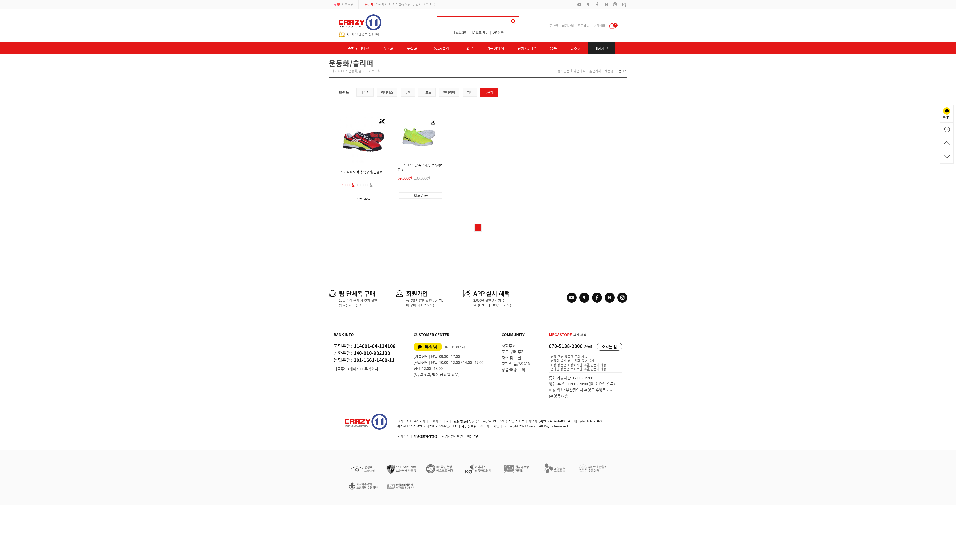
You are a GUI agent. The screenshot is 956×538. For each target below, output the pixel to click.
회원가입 (568, 25)
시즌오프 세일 (479, 32)
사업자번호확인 (452, 436)
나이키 (364, 92)
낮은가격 (579, 70)
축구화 (388, 48)
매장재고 (601, 48)
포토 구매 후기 (513, 351)
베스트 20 (459, 32)
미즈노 (426, 92)
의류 (469, 48)
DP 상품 (498, 32)
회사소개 (403, 436)
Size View (363, 198)
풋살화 (412, 48)
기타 (470, 92)
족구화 (376, 70)
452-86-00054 (560, 421)
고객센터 (599, 25)
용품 (553, 48)
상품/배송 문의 (513, 369)
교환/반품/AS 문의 (516, 363)
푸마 (408, 92)
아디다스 (387, 92)
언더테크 (362, 48)
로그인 (553, 25)
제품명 (609, 70)
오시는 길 (609, 347)
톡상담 (431, 346)
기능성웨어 (495, 48)
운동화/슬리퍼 (441, 48)
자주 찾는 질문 (513, 357)
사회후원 (348, 4)
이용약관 (473, 436)
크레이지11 (336, 70)
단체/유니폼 (527, 48)
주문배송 (584, 25)
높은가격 (595, 70)
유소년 (575, 48)
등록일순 (564, 70)
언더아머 (449, 92)
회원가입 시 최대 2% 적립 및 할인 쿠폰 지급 (399, 7)
